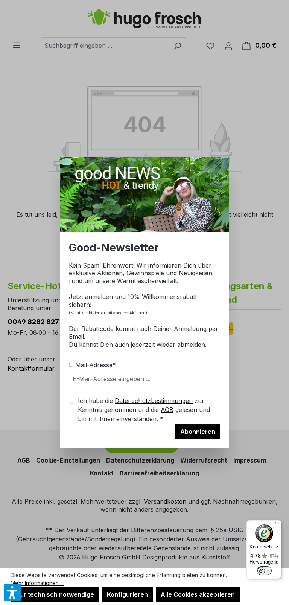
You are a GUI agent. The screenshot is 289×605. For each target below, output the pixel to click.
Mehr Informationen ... (37, 583)
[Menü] (276, 524)
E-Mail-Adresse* (92, 365)
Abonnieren (197, 431)
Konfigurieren (127, 594)
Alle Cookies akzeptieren (198, 594)
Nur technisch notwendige (54, 594)
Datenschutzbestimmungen (154, 400)
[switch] (264, 570)
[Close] (218, 166)
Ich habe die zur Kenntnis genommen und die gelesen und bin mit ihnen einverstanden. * (144, 410)
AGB (167, 410)
